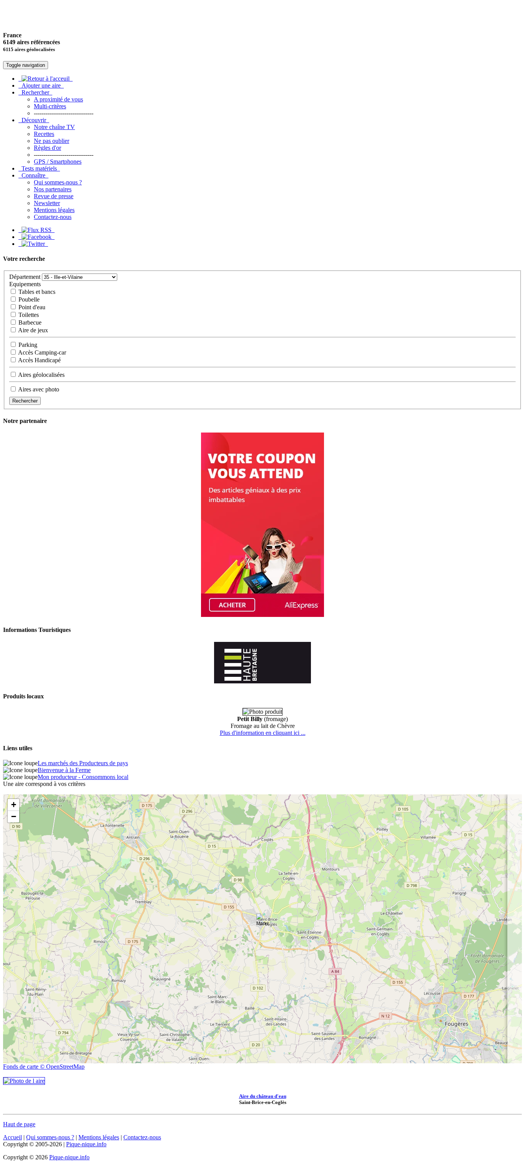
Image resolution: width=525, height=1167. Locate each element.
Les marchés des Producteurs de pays (83, 763)
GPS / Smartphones (57, 161)
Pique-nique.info (86, 1144)
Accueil (12, 1137)
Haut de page (19, 1124)
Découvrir (33, 120)
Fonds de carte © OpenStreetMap (44, 1066)
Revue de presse (53, 196)
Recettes (44, 134)
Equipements (25, 284)
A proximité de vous (58, 99)
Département (24, 277)
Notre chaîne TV (54, 127)
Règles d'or (47, 147)
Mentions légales (54, 210)
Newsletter (47, 203)
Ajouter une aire (41, 85)
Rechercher (35, 92)
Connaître (33, 175)
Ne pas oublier (51, 141)
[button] (262, 921)
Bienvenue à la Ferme (64, 770)
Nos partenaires (52, 189)
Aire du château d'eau (262, 1096)
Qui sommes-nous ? (58, 182)
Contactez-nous (52, 217)
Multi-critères (50, 106)
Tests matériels (39, 168)
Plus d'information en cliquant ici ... (263, 732)
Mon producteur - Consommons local (83, 777)
